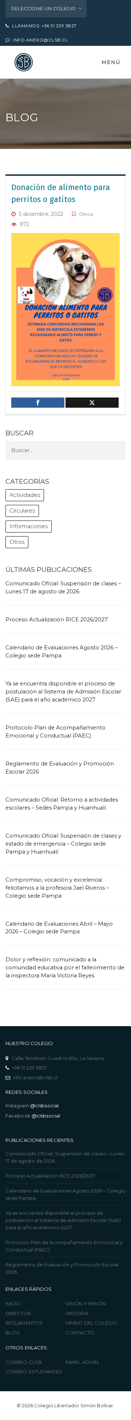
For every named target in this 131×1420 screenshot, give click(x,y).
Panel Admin (82, 1362)
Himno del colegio (92, 1323)
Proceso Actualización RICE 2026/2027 (56, 619)
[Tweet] (92, 402)
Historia (77, 1313)
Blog (12, 1333)
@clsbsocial (44, 1105)
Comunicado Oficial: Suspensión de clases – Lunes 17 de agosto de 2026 (64, 1157)
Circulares (22, 510)
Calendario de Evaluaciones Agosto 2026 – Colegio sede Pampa (65, 1194)
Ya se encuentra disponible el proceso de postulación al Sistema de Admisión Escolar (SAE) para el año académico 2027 (63, 691)
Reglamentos (24, 1323)
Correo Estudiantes (33, 1371)
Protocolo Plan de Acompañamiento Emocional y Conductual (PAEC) (64, 1246)
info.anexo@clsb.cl (35, 1077)
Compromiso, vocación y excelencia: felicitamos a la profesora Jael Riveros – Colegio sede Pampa (57, 888)
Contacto (80, 1333)
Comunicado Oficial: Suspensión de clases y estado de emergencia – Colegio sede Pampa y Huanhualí (63, 843)
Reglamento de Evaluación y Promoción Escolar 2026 (62, 1268)
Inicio (13, 1303)
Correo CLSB (23, 1362)
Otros (86, 214)
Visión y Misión (86, 1303)
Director (18, 1313)
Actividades (24, 495)
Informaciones (28, 526)
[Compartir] (37, 402)
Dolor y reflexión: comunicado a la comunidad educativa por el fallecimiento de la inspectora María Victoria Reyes (64, 967)
